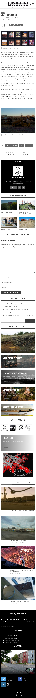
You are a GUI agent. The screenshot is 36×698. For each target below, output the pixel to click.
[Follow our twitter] (3, 679)
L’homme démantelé (24, 229)
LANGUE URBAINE (10, 638)
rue (26, 145)
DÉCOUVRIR (7, 398)
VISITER (5, 365)
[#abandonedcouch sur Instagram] (18, 38)
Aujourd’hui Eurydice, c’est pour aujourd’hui (22, 511)
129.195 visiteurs (5, 229)
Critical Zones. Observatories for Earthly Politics (19, 315)
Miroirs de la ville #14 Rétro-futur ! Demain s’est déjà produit (21, 570)
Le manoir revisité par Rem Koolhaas (19, 601)
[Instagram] (17, 695)
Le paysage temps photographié (18, 540)
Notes (3, 12)
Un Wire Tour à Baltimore (18, 672)
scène (30, 145)
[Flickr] (14, 695)
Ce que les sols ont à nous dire (18, 350)
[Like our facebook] (20, 679)
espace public (14, 145)
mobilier (22, 145)
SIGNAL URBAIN (10, 642)
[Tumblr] (19, 695)
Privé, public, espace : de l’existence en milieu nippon (26, 212)
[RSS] (24, 695)
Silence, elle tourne (6, 212)
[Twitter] (21, 695)
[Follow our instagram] (3, 684)
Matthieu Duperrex (8, 17)
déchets (7, 145)
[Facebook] (12, 695)
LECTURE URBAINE (11, 640)
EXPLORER (6, 381)
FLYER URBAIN (9, 636)
